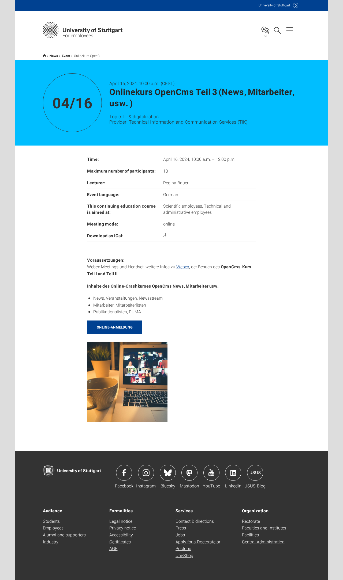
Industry (50, 541)
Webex (182, 266)
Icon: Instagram (146, 473)
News (54, 56)
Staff (44, 55)
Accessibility (121, 534)
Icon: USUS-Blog (255, 473)
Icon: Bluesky (168, 473)
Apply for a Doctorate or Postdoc (198, 545)
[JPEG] (127, 381)
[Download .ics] (165, 235)
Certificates (120, 541)
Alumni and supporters (64, 534)
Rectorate (251, 521)
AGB (113, 548)
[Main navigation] (289, 30)
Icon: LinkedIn (233, 473)
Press (181, 528)
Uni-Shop (184, 555)
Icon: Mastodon (189, 473)
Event (66, 56)
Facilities (250, 534)
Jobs (180, 534)
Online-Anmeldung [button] (115, 327)
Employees (53, 528)
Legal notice (120, 521)
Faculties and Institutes (264, 528)
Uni (274, 5)
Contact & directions (195, 521)
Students (51, 521)
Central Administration (263, 541)
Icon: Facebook (124, 473)
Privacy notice (122, 528)
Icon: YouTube (211, 473)
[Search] (277, 30)
